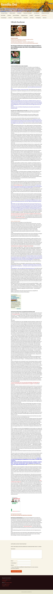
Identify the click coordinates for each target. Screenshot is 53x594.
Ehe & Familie (3, 15)
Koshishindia (4, 579)
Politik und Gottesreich (17, 17)
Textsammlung (44, 15)
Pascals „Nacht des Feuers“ (15, 221)
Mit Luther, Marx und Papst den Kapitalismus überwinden (21, 515)
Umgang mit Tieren (24, 15)
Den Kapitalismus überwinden (16, 513)
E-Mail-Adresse (14, 562)
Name (12, 560)
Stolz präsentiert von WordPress (26, 591)
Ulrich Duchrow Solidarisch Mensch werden (18, 40)
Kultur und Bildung (16, 15)
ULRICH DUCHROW (14, 38)
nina (2, 585)
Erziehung (9, 15)
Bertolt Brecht (6, 585)
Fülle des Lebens (12, 13)
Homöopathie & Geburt (8, 582)
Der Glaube (32, 17)
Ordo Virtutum (37, 15)
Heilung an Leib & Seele (45, 13)
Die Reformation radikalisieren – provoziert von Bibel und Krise (22, 39)
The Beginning (38, 17)
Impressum (44, 17)
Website (12, 565)
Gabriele (3, 584)
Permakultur (19, 13)
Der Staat (10, 17)
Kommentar (13, 548)
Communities (26, 17)
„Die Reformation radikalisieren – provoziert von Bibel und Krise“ (22, 41)
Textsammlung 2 (3, 17)
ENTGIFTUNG (8, 584)
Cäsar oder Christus (4, 13)
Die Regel (31, 15)
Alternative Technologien (28, 13)
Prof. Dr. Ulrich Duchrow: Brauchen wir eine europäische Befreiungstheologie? (24, 43)
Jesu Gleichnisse (36, 13)
